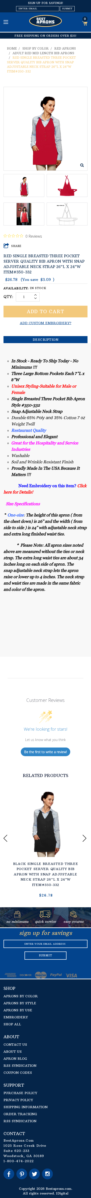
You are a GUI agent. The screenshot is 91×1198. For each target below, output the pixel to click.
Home (12, 48)
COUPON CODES (18, 1073)
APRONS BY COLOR (21, 996)
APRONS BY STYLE (20, 1003)
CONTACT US (15, 1044)
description (46, 340)
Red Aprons (65, 48)
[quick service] (46, 916)
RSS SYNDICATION (20, 1066)
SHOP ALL (12, 1024)
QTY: (9, 296)
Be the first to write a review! (45, 752)
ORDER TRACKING (20, 1114)
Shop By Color (35, 48)
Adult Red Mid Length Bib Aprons (43, 53)
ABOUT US (13, 1051)
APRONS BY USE (18, 1010)
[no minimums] (17, 916)
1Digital (62, 1193)
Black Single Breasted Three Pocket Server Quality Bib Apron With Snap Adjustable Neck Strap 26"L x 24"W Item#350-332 (45, 874)
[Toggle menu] (6, 21)
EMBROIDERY (16, 1017)
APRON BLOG (15, 1058)
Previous (6, 838)
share (16, 246)
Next (85, 838)
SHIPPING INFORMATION (26, 1107)
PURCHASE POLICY (20, 1093)
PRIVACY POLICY (18, 1100)
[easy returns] (73, 916)
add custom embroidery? (45, 323)
